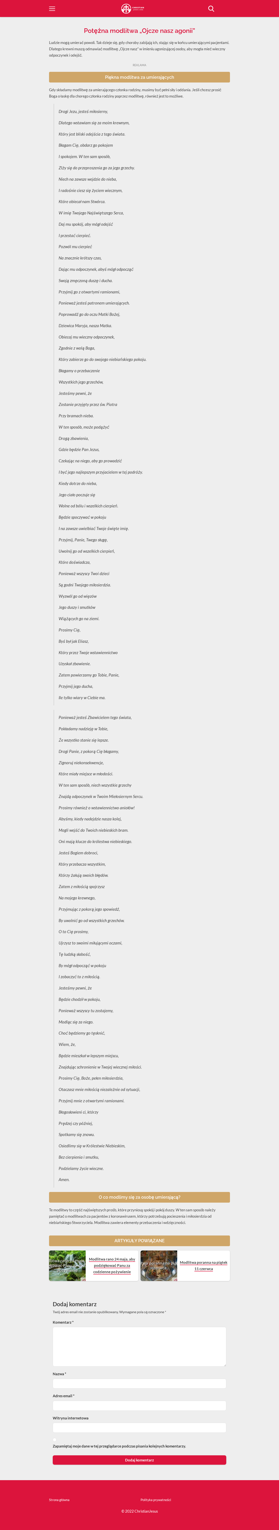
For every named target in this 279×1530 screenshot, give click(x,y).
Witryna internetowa (70, 1418)
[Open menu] (52, 9)
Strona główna (59, 1500)
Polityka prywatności (156, 1500)
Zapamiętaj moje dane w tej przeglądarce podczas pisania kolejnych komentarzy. (119, 1446)
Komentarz (63, 1322)
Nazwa (59, 1374)
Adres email (64, 1396)
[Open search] (211, 9)
